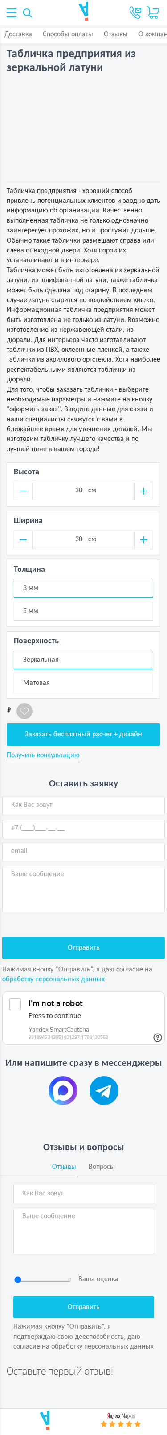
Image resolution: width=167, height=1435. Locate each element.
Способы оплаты (68, 34)
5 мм (30, 611)
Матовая (36, 683)
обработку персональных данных (53, 979)
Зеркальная (41, 660)
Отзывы (116, 34)
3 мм (30, 588)
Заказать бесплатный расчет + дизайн (83, 734)
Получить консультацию (43, 755)
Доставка (18, 34)
